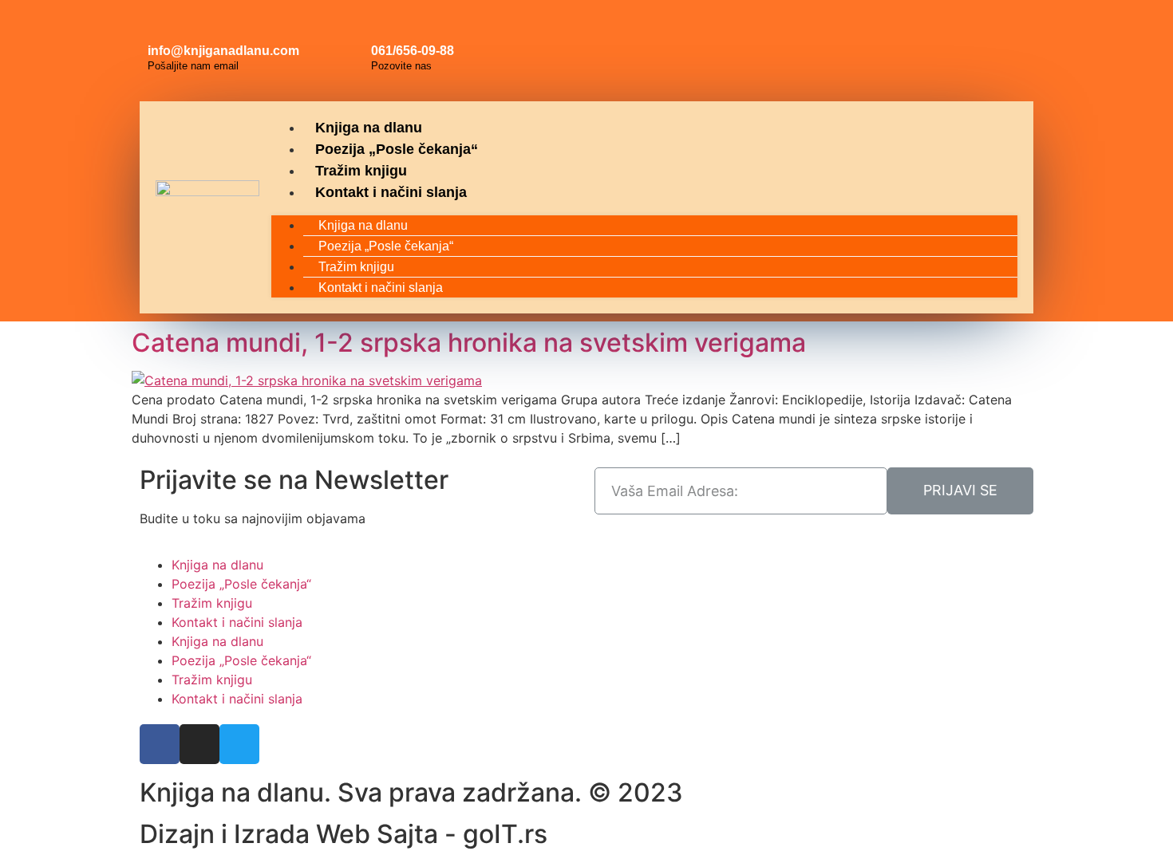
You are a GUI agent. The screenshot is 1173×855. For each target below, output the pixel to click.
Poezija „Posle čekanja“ (396, 149)
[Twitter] (1006, 32)
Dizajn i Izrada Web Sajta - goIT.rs (343, 833)
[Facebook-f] (160, 744)
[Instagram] (970, 32)
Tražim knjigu (361, 171)
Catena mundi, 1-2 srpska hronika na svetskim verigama (469, 342)
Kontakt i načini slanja (391, 192)
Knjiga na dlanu (368, 128)
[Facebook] (934, 32)
